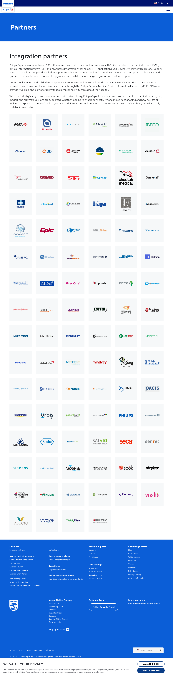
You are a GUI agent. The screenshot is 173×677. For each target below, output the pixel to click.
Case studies (133, 553)
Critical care (93, 567)
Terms (28, 650)
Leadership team (56, 606)
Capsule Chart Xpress (18, 573)
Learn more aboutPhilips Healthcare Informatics (143, 601)
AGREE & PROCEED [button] (150, 670)
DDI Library (133, 571)
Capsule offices (55, 612)
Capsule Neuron (16, 566)
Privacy (20, 650)
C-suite (92, 553)
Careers (52, 616)
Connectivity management (21, 559)
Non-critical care (95, 571)
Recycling (38, 650)
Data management (17, 578)
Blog (130, 550)
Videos (131, 564)
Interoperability (134, 574)
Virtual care (54, 550)
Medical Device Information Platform (24, 585)
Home (12, 650)
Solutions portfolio (17, 550)
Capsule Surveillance (57, 569)
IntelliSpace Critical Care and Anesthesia (66, 579)
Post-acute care (95, 578)
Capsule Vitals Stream (18, 570)
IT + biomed (93, 557)
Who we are (54, 603)
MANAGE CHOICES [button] (151, 664)
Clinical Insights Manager (59, 559)
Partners (52, 609)
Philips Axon (14, 563)
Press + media (55, 622)
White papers (134, 557)
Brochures (132, 560)
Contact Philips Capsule (59, 619)
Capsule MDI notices (136, 578)
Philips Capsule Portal (103, 607)
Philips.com (49, 650)
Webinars (132, 567)
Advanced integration (18, 582)
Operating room (95, 575)
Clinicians (92, 550)
